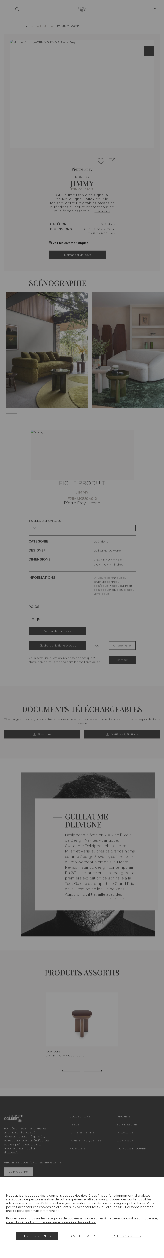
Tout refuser (82, 1236)
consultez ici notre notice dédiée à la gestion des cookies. (51, 1222)
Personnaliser (126, 1236)
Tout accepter (37, 1236)
